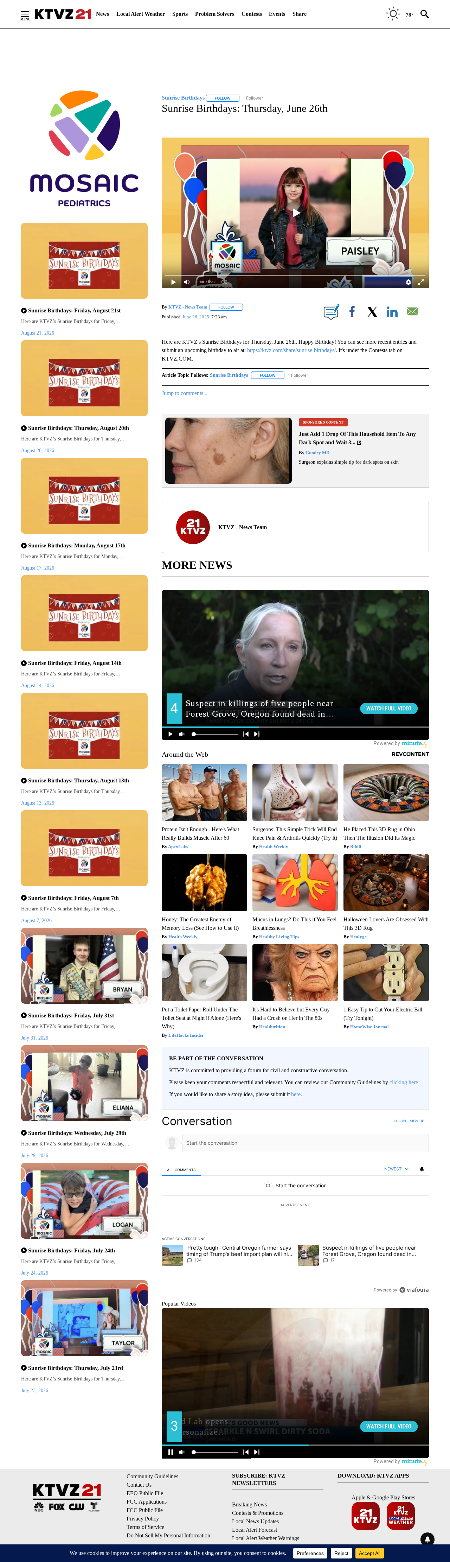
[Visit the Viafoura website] (414, 1290)
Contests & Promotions (257, 1513)
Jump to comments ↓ (184, 393)
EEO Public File (145, 1493)
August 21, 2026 (37, 333)
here (296, 1094)
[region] (295, 1205)
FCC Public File (145, 1510)
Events (277, 14)
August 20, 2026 (37, 450)
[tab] (181, 1169)
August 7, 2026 (36, 920)
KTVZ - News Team (187, 307)
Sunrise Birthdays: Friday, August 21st (74, 310)
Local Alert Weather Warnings (265, 1538)
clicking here (404, 1082)
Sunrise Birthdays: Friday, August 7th (73, 898)
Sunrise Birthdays (229, 375)
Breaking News (249, 1504)
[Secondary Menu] (30, 14)
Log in (400, 1121)
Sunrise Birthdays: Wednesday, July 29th (77, 1133)
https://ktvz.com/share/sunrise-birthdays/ (291, 350)
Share (299, 14)
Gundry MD (316, 452)
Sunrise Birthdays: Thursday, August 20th (78, 428)
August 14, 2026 (37, 685)
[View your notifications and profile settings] (422, 1169)
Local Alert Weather (140, 14)
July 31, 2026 (34, 1038)
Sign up (417, 1121)
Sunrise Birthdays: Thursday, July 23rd (75, 1368)
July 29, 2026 (34, 1155)
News (102, 14)
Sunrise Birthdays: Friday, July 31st (71, 1015)
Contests (252, 14)
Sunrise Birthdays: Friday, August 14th (75, 663)
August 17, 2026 (37, 568)
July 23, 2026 (34, 1390)
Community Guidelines (152, 1476)
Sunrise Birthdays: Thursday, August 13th (78, 780)
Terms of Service (145, 1527)
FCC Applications (147, 1502)
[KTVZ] (63, 14)
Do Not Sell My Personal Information (168, 1535)
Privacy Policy (143, 1519)
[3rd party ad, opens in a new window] (228, 482)
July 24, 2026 (34, 1273)
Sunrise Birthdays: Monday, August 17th (77, 545)
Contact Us (139, 1485)
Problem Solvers (214, 14)
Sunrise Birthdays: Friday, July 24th (71, 1250)
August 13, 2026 (37, 803)
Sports (180, 14)
